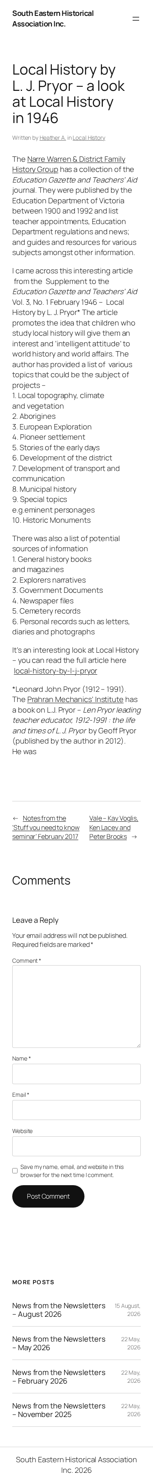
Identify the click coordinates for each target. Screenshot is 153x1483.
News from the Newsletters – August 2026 (59, 1309)
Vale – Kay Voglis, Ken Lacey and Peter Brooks (113, 827)
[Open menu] (136, 19)
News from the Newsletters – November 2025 (59, 1410)
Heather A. (53, 137)
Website (22, 1131)
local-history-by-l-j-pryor (55, 670)
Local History (89, 137)
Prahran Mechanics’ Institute (75, 699)
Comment (26, 960)
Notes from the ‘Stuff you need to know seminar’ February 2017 (46, 827)
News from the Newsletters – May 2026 (59, 1343)
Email (20, 1094)
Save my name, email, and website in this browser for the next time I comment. (72, 1171)
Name (21, 1058)
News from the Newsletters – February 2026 (59, 1376)
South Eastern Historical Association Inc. (52, 18)
